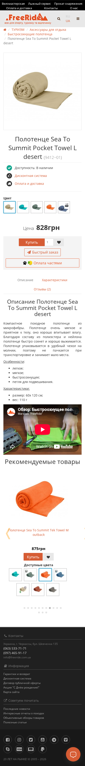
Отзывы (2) (42, 289)
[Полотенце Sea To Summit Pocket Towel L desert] (42, 91)
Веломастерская (13, 4)
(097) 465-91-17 (15, 653)
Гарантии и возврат (16, 674)
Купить (32, 242)
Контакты (51, 8)
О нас (74, 8)
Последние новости (16, 709)
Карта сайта (11, 692)
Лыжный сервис (39, 4)
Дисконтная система (17, 678)
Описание (25, 280)
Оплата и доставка (19, 8)
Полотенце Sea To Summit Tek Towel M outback (38, 532)
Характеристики (54, 280)
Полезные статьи (15, 722)
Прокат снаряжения (68, 4)
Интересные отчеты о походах (23, 713)
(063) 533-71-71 (15, 648)
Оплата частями (48, 263)
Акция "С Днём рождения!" (21, 687)
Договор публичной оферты (22, 683)
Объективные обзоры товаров (23, 718)
